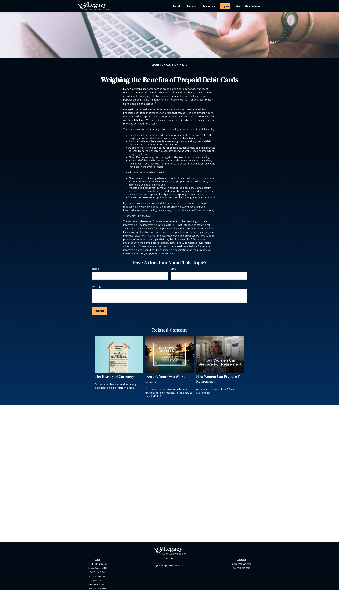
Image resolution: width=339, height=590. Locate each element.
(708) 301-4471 (244, 564)
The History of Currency (114, 376)
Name (95, 268)
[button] (176, 6)
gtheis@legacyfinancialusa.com (169, 565)
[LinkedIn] (171, 558)
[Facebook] (167, 558)
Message (97, 286)
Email (174, 268)
